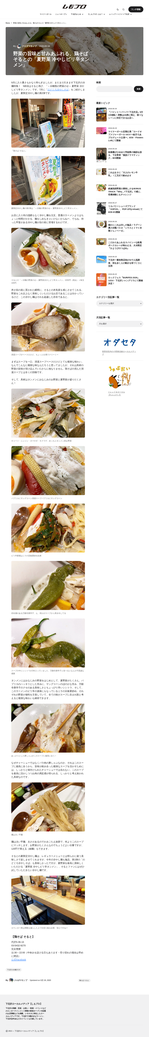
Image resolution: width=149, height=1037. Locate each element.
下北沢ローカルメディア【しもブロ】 (24, 1003)
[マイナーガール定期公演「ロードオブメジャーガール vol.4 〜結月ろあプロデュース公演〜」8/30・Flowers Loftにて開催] (101, 132)
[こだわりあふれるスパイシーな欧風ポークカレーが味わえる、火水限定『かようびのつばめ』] (101, 243)
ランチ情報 (136, 9)
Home (8, 23)
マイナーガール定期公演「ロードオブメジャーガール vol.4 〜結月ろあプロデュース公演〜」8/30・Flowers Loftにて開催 (125, 136)
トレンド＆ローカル (116, 392)
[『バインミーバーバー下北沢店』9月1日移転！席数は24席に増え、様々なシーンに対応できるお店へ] (101, 114)
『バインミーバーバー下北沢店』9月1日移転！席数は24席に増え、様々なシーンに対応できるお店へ (125, 115)
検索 (98, 82)
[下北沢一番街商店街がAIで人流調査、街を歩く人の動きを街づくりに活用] (101, 261)
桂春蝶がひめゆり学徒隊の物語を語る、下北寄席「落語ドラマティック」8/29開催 (125, 155)
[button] (117, 9)
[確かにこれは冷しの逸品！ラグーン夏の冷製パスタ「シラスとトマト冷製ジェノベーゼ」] (101, 226)
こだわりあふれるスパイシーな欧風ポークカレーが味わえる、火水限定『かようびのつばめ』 (125, 245)
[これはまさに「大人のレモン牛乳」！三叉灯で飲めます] (101, 173)
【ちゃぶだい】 (114, 395)
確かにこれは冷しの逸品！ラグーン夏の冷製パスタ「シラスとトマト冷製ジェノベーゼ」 (125, 228)
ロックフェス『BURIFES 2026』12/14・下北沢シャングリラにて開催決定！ (125, 280)
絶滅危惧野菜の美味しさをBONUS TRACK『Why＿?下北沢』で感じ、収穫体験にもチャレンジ (125, 191)
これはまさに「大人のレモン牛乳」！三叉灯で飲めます (123, 174)
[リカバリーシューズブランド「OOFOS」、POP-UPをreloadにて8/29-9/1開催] (101, 208)
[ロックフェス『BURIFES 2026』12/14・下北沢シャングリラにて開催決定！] (101, 279)
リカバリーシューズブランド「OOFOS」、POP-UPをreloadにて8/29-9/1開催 (125, 209)
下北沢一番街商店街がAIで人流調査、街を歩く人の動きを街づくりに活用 (125, 263)
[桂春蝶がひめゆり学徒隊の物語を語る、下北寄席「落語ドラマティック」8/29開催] (101, 155)
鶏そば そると (84, 980)
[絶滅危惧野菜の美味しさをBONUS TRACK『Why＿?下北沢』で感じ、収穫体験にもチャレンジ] (101, 189)
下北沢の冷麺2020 (13, 970)
